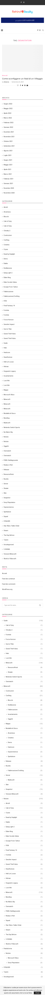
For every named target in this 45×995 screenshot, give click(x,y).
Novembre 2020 (9, 193)
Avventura (25, 733)
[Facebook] (37, 30)
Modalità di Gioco (24, 728)
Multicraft (25, 780)
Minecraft (4, 75)
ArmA (24, 803)
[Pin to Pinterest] (25, 85)
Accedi (4, 573)
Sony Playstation (25, 963)
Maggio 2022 (8, 108)
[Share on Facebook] (20, 85)
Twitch (23, 972)
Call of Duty (24, 625)
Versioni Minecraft (24, 794)
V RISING (24, 939)
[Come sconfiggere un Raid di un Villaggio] (22, 58)
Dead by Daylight (24, 817)
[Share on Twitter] (22, 85)
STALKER (23, 967)
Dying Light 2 (24, 827)
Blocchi (25, 700)
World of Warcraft (24, 944)
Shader (25, 672)
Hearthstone (24, 869)
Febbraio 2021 (8, 179)
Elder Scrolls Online (24, 836)
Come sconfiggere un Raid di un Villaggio (22, 79)
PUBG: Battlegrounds (24, 911)
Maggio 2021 (8, 165)
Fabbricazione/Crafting (25, 770)
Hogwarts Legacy (24, 883)
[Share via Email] (27, 85)
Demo (25, 742)
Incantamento (25, 714)
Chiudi (37, 993)
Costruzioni (24, 691)
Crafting (24, 695)
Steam (24, 930)
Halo (24, 653)
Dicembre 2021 (9, 132)
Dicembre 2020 (9, 188)
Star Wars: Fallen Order (24, 925)
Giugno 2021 (8, 160)
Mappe (24, 724)
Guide (23, 621)
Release (24, 761)
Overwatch (24, 681)
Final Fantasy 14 (24, 850)
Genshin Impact (24, 859)
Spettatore (25, 756)
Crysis (24, 813)
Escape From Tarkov (24, 841)
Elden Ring (24, 831)
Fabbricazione (25, 710)
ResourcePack (25, 667)
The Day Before (24, 934)
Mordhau (24, 897)
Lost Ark (24, 658)
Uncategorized (23, 977)
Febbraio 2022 (8, 122)
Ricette (24, 766)
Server (24, 775)
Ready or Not (24, 916)
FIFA (24, 845)
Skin (24, 785)
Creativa (25, 738)
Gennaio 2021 (8, 183)
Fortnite (24, 635)
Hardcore (25, 747)
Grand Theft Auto (24, 649)
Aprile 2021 (7, 169)
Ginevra (6, 82)
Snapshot (24, 789)
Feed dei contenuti (8, 579)
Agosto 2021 (8, 151)
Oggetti (25, 719)
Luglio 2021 (8, 155)
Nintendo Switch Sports (24, 677)
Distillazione (25, 705)
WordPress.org (7, 589)
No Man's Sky (24, 902)
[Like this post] (18, 85)
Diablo (24, 822)
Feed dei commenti (8, 584)
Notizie (23, 799)
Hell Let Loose (24, 874)
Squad (24, 920)
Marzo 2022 (8, 118)
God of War (24, 644)
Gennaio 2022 (8, 127)
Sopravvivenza (25, 752)
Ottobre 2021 (8, 141)
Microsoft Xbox (25, 958)
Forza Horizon (24, 639)
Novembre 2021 (9, 137)
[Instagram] (23, 2)
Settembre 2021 (9, 146)
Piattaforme (23, 948)
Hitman (24, 878)
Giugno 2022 (8, 104)
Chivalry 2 (24, 630)
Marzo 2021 (8, 174)
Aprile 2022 (7, 113)
